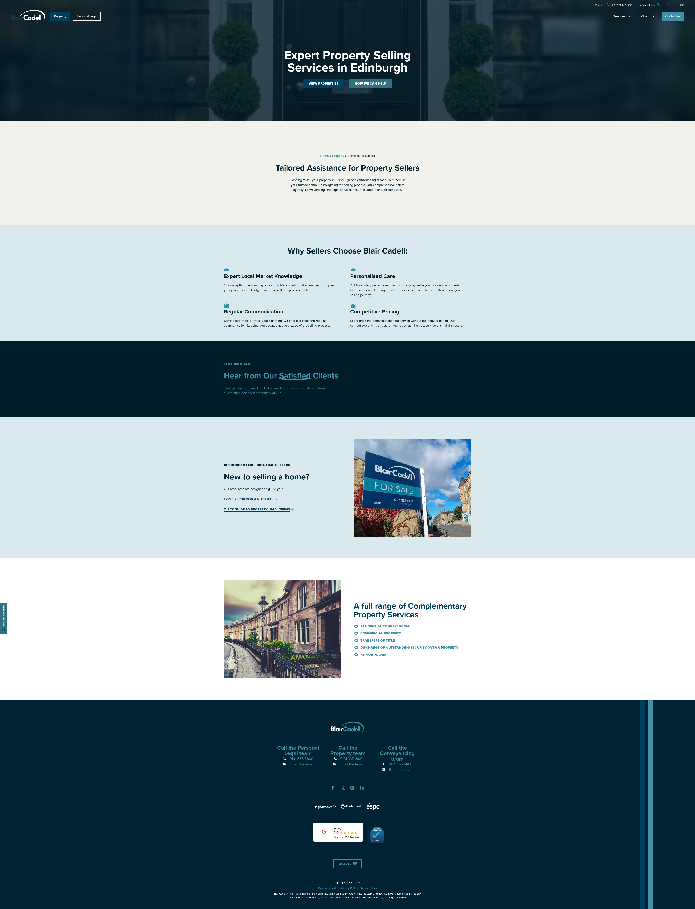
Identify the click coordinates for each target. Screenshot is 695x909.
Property (60, 16)
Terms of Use (369, 888)
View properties (323, 83)
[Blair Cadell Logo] (28, 20)
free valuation (3, 615)
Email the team (301, 764)
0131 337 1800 (351, 758)
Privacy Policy (349, 888)
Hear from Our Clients (281, 376)
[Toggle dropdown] (629, 16)
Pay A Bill (344, 864)
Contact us (672, 16)
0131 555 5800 (301, 758)
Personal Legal (86, 16)
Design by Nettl (328, 888)
